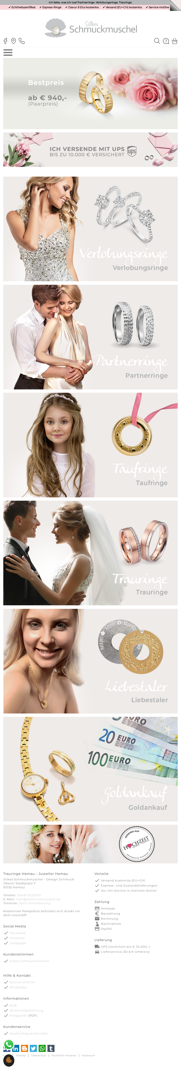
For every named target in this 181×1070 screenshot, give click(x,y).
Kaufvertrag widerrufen (29, 1033)
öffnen (8, 52)
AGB (13, 1005)
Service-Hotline (159, 7)
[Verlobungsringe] (90, 281)
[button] (9, 1062)
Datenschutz (38, 1055)
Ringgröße (18, 1015)
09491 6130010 (29, 895)
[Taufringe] (90, 496)
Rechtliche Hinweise (64, 1055)
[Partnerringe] (90, 389)
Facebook (18, 933)
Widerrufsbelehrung (26, 1010)
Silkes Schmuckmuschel (30, 961)
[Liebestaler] (90, 713)
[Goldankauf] (90, 821)
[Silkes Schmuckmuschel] (90, 27)
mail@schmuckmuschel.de (38, 899)
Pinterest (17, 938)
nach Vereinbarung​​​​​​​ (35, 903)
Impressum (88, 1055)
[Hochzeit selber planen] (90, 863)
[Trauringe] (90, 605)
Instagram (18, 943)
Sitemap (21, 1055)
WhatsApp (18, 987)
